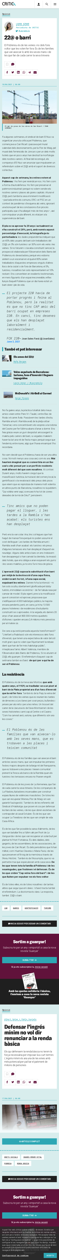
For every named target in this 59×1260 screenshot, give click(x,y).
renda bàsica (23, 1163)
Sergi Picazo (22, 398)
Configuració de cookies (15, 1255)
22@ (5, 908)
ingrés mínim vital (32, 1157)
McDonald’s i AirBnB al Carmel (33, 393)
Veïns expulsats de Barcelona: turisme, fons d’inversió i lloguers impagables (33, 375)
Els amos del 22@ (24, 356)
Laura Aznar (22, 24)
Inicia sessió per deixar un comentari (30, 924)
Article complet (30, 1141)
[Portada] (9, 4)
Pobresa (7, 1163)
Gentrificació (31, 908)
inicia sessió (41, 967)
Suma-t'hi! (28, 960)
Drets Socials (11, 1157)
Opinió (6, 14)
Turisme (47, 908)
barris (16, 908)
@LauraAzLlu (24, 31)
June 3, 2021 (13, 341)
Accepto (50, 1255)
